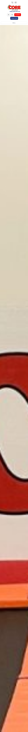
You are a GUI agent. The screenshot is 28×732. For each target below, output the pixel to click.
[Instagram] (12, 14)
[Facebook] (8, 14)
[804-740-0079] (12, 2)
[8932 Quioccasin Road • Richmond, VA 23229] (15, 2)
